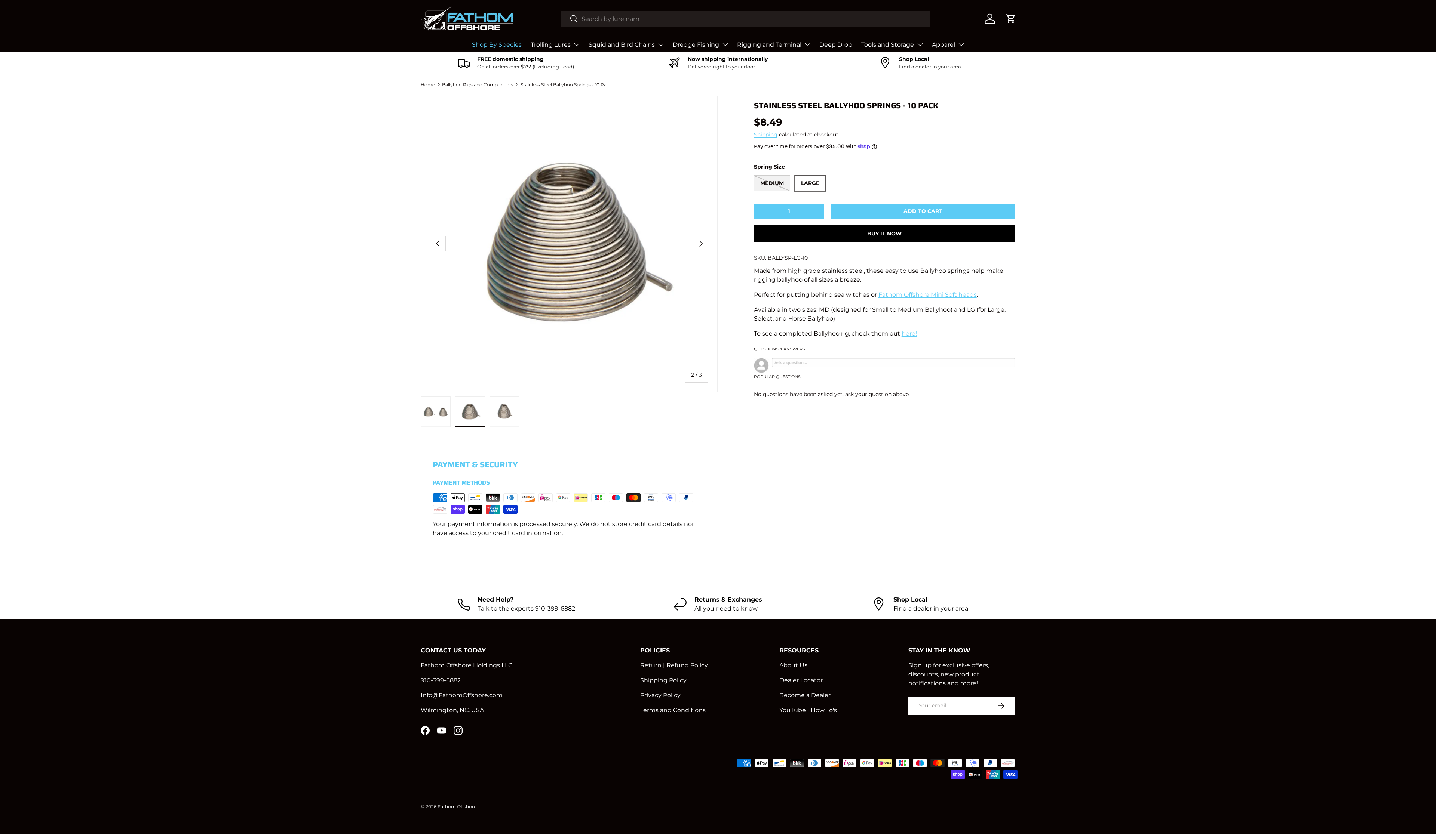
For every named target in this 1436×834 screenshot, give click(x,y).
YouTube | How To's (808, 710)
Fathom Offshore (457, 806)
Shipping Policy (663, 680)
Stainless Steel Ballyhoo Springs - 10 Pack (565, 84)
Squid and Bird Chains (622, 44)
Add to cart (922, 211)
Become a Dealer (805, 695)
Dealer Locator (801, 680)
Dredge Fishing (696, 44)
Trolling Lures (551, 44)
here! (909, 333)
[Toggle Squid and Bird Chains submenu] (660, 44)
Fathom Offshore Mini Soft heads (927, 294)
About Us (793, 665)
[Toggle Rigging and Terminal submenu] (807, 44)
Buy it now (884, 233)
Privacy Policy (660, 695)
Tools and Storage (887, 44)
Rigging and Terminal (769, 44)
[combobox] (745, 19)
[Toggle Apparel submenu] (961, 44)
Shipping (765, 134)
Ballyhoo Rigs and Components (477, 84)
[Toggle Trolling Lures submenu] (576, 44)
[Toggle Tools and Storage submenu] (919, 44)
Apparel (943, 44)
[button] (1011, 18)
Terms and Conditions (673, 710)
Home (428, 84)
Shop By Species (497, 44)
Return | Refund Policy (674, 665)
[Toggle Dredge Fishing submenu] (725, 44)
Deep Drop (835, 44)
